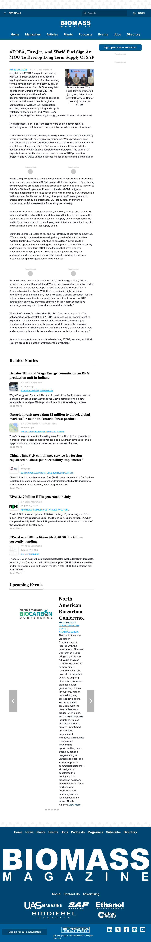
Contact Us (71, 894)
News (29, 832)
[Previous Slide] (13, 701)
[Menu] (5, 13)
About (56, 894)
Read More (15, 405)
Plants (68, 34)
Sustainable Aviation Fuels (36, 473)
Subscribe (113, 832)
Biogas (25, 390)
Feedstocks (28, 431)
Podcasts (85, 34)
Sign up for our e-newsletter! (120, 47)
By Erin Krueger (31, 501)
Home (15, 34)
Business (34, 390)
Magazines (33, 34)
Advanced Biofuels (32, 509)
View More (75, 804)
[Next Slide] (90, 701)
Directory (133, 34)
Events (103, 34)
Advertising (91, 894)
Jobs (117, 34)
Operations (46, 390)
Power (60, 431)
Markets (68, 473)
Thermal (51, 431)
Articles (52, 34)
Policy (24, 554)
